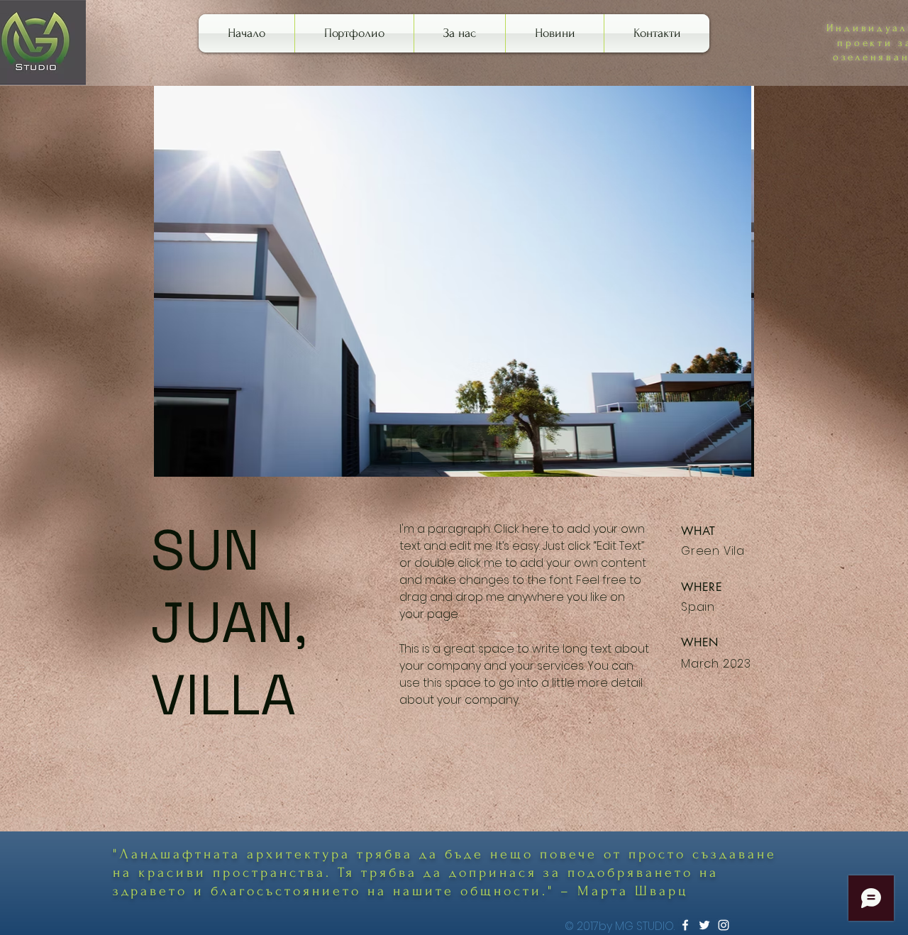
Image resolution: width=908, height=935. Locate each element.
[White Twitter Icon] (704, 925)
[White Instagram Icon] (723, 925)
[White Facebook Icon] (685, 925)
